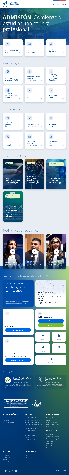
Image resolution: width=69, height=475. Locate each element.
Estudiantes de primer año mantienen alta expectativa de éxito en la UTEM (33, 180)
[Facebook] (3, 471)
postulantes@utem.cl (18, 360)
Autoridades (49, 441)
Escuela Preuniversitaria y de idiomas (22, 379)
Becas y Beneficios (53, 50)
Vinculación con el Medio (53, 424)
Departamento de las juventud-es (53, 379)
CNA (26, 459)
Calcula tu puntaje (9, 124)
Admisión (28, 414)
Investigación (50, 418)
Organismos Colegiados (53, 439)
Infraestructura (50, 445)
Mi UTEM (63, 470)
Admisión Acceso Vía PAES (11, 79)
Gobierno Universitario (52, 436)
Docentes (5, 459)
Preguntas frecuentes (53, 125)
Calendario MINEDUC (31, 142)
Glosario (8, 145)
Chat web (51, 321)
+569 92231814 (51, 325)
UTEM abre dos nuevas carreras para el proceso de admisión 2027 (56, 181)
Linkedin (42, 339)
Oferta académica (10, 414)
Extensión (49, 420)
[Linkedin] (9, 471)
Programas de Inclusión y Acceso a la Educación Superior (54, 76)
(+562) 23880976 (18, 330)
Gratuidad (31, 53)
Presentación (50, 434)
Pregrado (5, 418)
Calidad (48, 427)
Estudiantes (6, 455)
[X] (13, 470)
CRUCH (27, 457)
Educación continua (53, 96)
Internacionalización (52, 422)
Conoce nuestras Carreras (11, 52)
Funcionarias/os (7, 462)
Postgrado (31, 97)
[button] (56, 4)
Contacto (57, 470)
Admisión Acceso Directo (33, 77)
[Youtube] (16, 471)
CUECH (27, 455)
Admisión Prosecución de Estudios (11, 95)
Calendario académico (52, 448)
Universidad (51, 431)
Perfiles (6, 451)
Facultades (49, 443)
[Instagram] (6, 471)
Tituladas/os (6, 457)
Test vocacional (33, 125)
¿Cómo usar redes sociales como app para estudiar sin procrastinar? (12, 181)
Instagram (43, 351)
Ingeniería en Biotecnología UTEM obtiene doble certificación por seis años (11, 211)
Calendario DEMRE (53, 142)
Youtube (59, 339)
